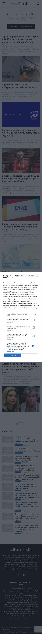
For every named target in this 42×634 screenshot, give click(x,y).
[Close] (38, 276)
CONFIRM (13, 355)
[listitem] (21, 314)
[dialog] (21, 317)
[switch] (33, 320)
